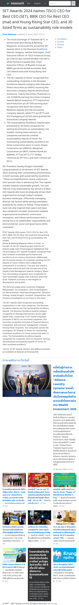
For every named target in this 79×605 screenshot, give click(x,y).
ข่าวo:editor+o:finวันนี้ (16, 360)
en (44, 49)
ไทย (28, 3)
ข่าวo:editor (62, 39)
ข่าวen (59, 47)
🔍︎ (73, 3)
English (37, 3)
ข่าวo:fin (60, 41)
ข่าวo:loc (60, 44)
